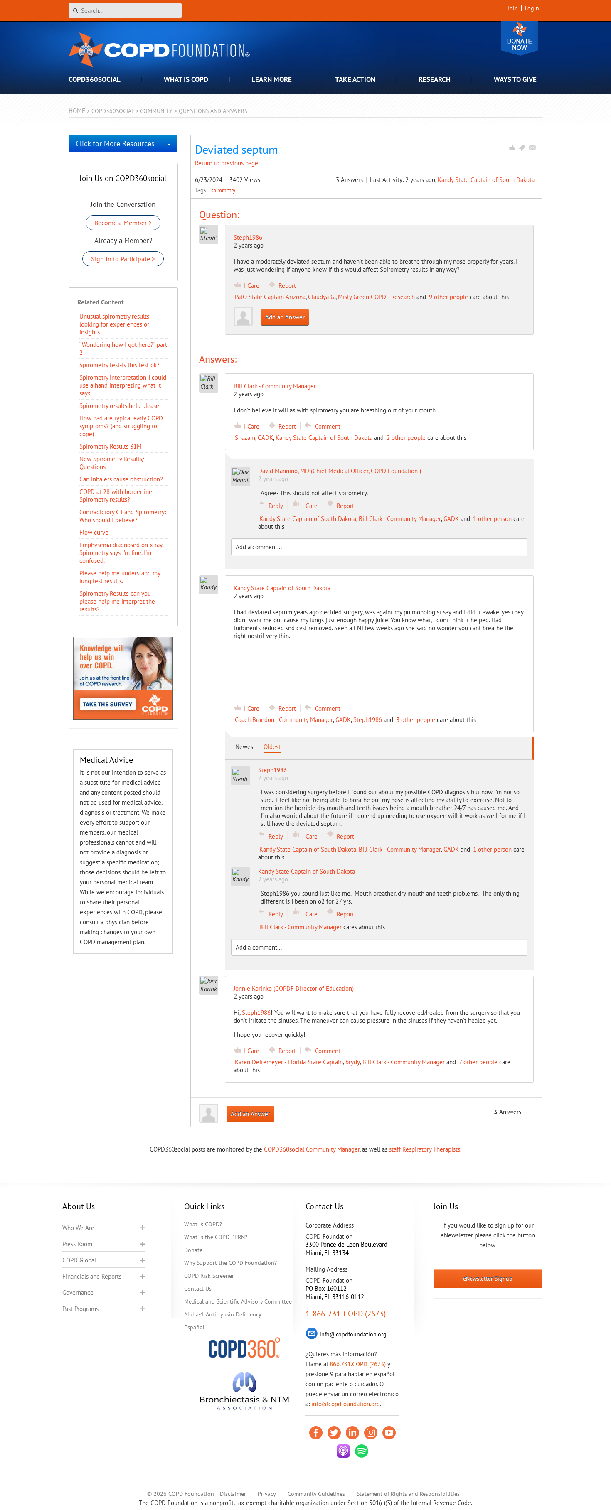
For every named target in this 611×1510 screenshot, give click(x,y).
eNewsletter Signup (487, 1278)
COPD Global (79, 1260)
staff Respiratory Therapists (424, 1149)
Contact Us (198, 1288)
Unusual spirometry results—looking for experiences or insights (116, 324)
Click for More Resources (115, 143)
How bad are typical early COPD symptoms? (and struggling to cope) (121, 426)
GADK (265, 438)
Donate (519, 38)
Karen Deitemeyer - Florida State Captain (289, 1062)
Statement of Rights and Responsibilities (408, 1494)
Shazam (245, 438)
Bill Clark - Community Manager (400, 519)
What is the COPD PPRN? (215, 1237)
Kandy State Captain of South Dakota (486, 180)
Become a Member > (123, 223)
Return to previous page (226, 163)
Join (513, 8)
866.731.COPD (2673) (358, 1364)
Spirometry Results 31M (110, 446)
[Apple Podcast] (343, 1451)
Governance (78, 1292)
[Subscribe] (532, 147)
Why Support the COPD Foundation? (230, 1263)
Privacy (267, 1494)
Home (77, 111)
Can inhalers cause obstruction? (121, 479)
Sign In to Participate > (123, 259)
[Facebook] (316, 1432)
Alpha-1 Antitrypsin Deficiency (222, 1314)
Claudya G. (321, 297)
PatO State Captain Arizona (270, 297)
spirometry (223, 190)
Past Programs (80, 1309)
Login (532, 8)
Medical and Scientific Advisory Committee (238, 1301)
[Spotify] (361, 1451)
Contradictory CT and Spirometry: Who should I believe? (122, 516)
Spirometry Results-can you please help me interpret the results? (117, 601)
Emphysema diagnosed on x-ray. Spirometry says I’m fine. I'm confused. (121, 553)
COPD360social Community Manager (312, 1149)
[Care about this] (512, 147)
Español (194, 1327)
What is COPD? (203, 1224)
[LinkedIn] (352, 1432)
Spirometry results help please (119, 406)
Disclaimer (233, 1494)
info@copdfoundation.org (345, 1404)
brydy (352, 1062)
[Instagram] (370, 1432)
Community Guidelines (316, 1494)
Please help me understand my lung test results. (119, 577)
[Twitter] (334, 1432)
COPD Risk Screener (209, 1275)
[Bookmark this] (522, 147)
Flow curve (93, 532)
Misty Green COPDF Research (376, 297)
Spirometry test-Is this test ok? (119, 365)
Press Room (77, 1244)
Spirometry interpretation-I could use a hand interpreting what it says (122, 385)
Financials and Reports (91, 1276)
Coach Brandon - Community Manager (284, 720)
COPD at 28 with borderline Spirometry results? (115, 495)
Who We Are (78, 1228)
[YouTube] (389, 1432)
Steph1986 (248, 237)
